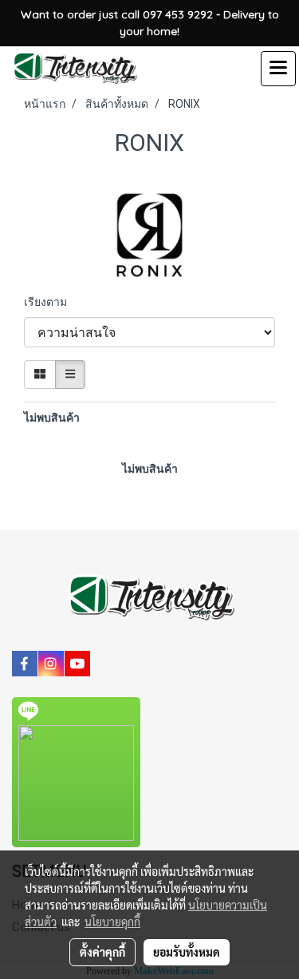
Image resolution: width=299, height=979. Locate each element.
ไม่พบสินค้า (52, 417)
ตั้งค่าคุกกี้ (102, 952)
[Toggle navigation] (278, 68)
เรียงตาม (49, 301)
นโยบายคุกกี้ (112, 921)
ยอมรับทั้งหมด (186, 952)
